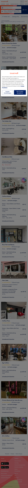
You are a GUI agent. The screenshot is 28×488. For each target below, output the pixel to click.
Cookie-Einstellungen (7, 92)
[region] (14, 83)
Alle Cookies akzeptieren (19, 92)
